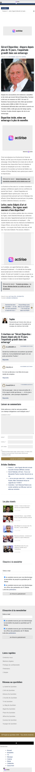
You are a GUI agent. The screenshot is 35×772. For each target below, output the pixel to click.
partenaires (12, 589)
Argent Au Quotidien (9, 709)
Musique (10, 757)
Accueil (9, 750)
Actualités (12, 296)
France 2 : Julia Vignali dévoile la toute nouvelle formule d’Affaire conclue (15, 11)
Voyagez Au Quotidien (10, 724)
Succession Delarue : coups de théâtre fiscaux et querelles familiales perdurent (23, 516)
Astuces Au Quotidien (9, 694)
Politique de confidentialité (11, 665)
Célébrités (20, 296)
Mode (9, 761)
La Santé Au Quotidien (10, 687)
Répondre (5, 360)
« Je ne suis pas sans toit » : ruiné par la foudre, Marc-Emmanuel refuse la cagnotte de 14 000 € (20, 481)
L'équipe (5, 672)
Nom (3, 437)
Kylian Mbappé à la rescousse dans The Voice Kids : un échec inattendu (23, 526)
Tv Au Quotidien (7, 701)
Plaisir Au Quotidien (9, 713)
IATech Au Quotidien (9, 716)
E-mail (3, 442)
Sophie (24, 56)
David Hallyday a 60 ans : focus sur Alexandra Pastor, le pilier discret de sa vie (20, 474)
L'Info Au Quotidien (9, 690)
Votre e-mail (6, 571)
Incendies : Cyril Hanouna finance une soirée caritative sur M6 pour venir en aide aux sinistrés (20, 487)
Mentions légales (8, 661)
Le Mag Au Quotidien (9, 705)
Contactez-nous (8, 657)
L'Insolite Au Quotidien (10, 698)
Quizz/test (10, 765)
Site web (4, 446)
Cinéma (9, 759)
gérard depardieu (12, 298)
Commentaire (6, 415)
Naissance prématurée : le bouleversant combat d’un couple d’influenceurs (23, 536)
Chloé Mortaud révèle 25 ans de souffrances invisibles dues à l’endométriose (21, 547)
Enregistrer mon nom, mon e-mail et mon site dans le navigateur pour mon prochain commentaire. (17, 453)
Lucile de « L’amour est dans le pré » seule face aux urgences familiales (22, 506)
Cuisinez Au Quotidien (10, 720)
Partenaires (6, 669)
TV (8, 755)
